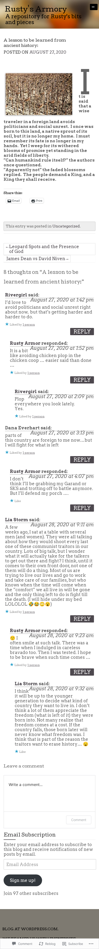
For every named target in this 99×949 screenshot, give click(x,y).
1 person (29, 324)
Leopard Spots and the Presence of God (44, 249)
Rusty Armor (25, 343)
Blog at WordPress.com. (30, 929)
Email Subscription (30, 835)
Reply (82, 331)
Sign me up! (23, 880)
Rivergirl (16, 294)
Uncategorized (66, 226)
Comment (78, 820)
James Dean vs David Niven (35, 258)
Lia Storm (16, 519)
